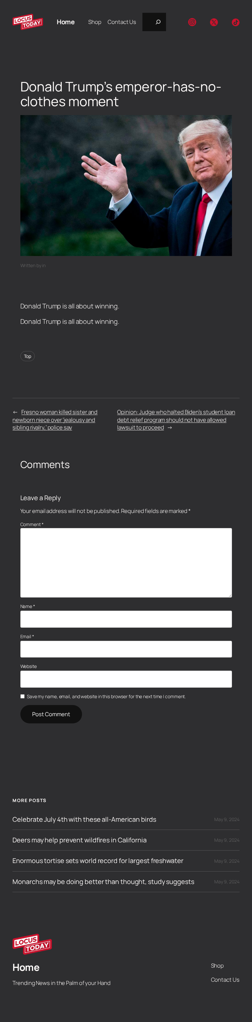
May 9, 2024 (227, 819)
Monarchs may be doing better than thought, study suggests (103, 881)
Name (27, 606)
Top (28, 356)
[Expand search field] (154, 22)
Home (65, 21)
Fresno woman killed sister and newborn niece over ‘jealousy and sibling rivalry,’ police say (54, 419)
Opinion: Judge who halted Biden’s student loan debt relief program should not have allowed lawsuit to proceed (176, 419)
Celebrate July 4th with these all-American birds (84, 819)
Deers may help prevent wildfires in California (79, 840)
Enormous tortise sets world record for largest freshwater (97, 860)
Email (27, 636)
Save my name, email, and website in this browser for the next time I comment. (106, 696)
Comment (32, 524)
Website (28, 666)
